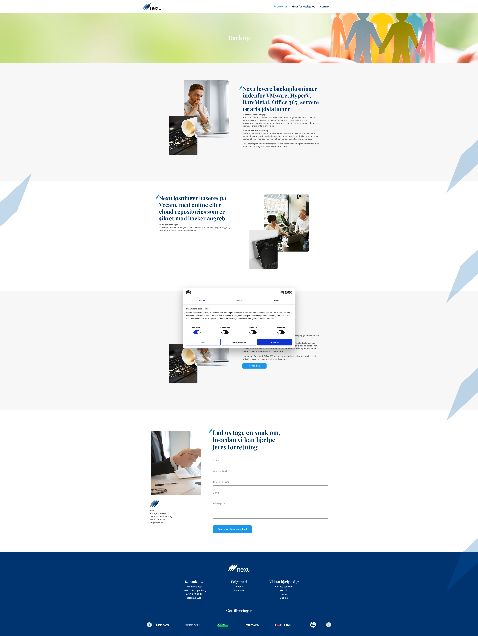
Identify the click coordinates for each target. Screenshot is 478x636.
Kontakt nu (254, 366)
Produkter (280, 6)
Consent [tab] (201, 301)
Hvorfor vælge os (303, 6)
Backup (284, 597)
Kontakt (325, 6)
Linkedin (239, 586)
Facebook (239, 590)
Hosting (284, 594)
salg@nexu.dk (194, 597)
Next (328, 624)
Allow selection (239, 342)
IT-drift (284, 590)
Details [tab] (239, 301)
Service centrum (284, 586)
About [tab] (276, 301)
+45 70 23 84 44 (194, 594)
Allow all (275, 342)
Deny (203, 342)
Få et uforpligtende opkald (232, 529)
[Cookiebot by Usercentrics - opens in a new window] (281, 292)
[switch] (225, 332)
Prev (149, 624)
